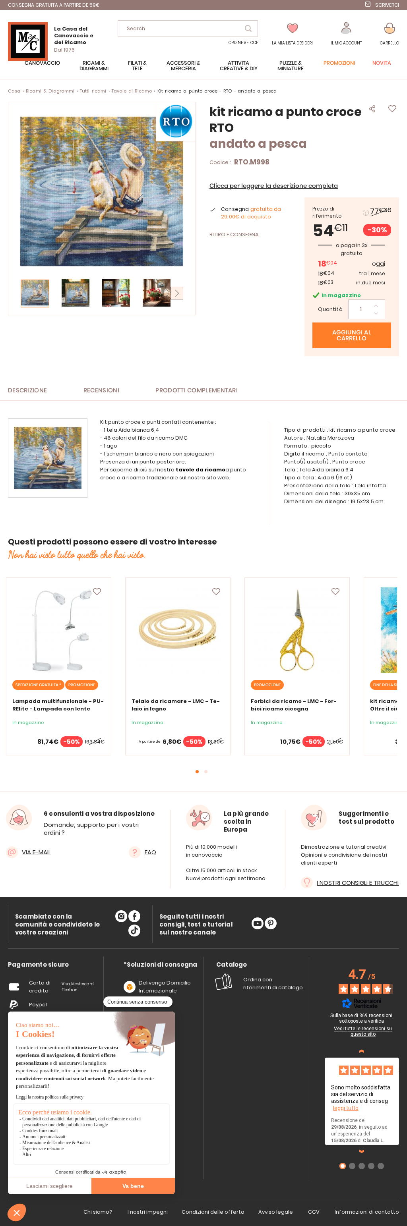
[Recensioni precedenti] (361, 1051)
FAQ (150, 852)
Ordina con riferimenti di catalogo (273, 983)
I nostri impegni (148, 1212)
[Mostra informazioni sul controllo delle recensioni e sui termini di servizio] (400, 1017)
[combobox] (188, 28)
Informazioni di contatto (367, 1212)
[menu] (203, 70)
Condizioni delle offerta (213, 1212)
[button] (346, 34)
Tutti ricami (93, 91)
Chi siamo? (97, 1212)
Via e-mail (36, 852)
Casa (14, 91)
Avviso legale (275, 1212)
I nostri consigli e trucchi (358, 882)
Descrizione (27, 391)
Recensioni (101, 391)
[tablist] (38, 965)
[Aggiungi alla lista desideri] (97, 592)
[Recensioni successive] (361, 1151)
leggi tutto (346, 1108)
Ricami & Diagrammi (50, 91)
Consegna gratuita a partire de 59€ (54, 5)
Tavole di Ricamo (132, 91)
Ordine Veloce (243, 43)
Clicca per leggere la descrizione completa (273, 186)
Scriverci (387, 5)
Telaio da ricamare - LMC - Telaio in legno (176, 704)
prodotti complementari (196, 391)
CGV (314, 1212)
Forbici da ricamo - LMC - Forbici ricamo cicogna (294, 704)
